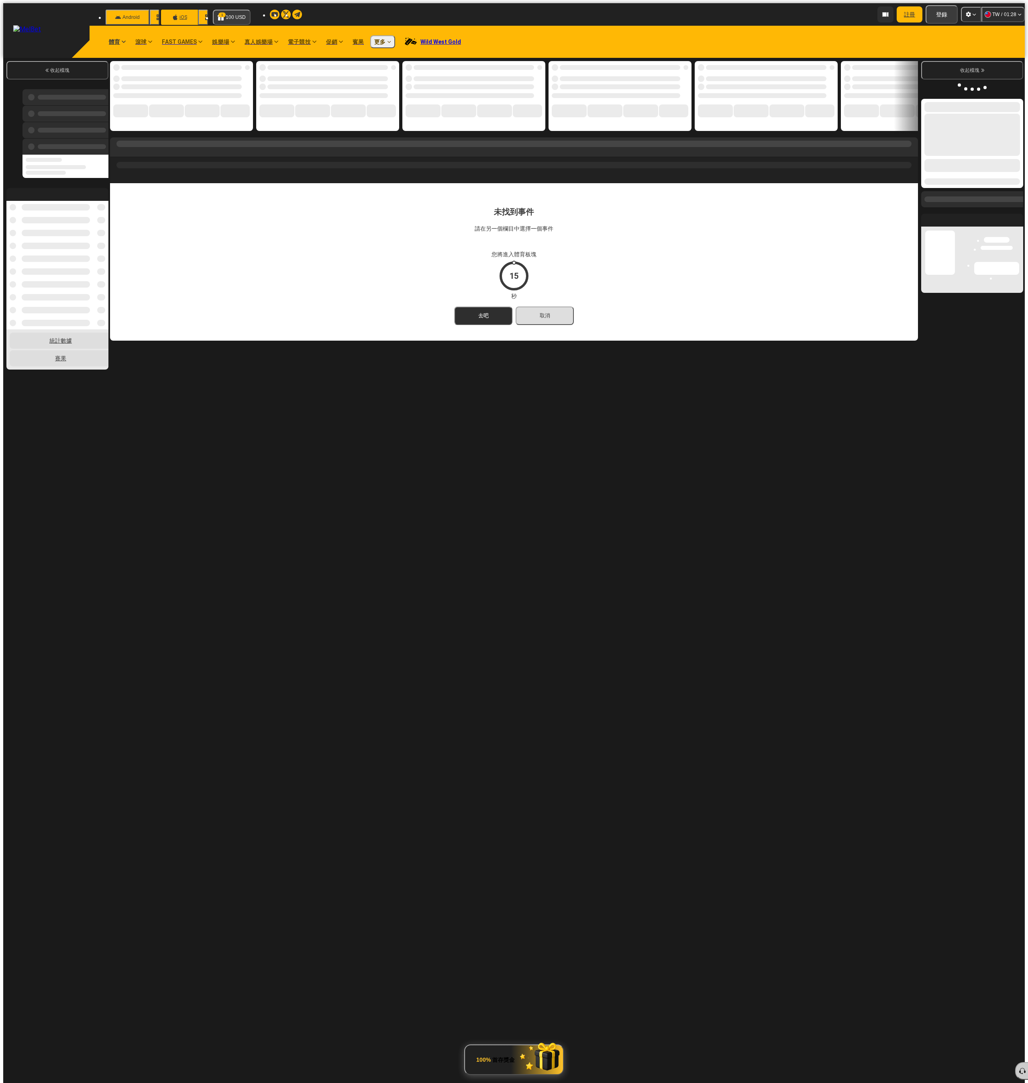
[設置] (971, 14)
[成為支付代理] (885, 14)
